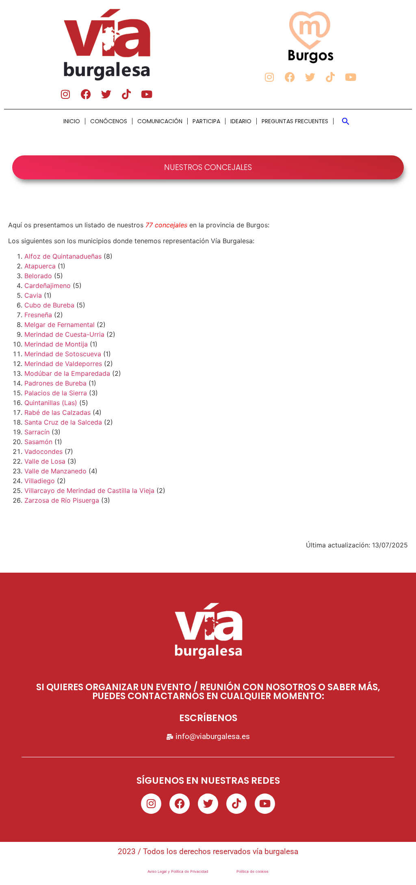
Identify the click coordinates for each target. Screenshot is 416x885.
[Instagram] (65, 94)
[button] (346, 121)
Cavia (33, 295)
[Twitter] (106, 94)
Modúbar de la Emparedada (67, 373)
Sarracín (37, 432)
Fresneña (38, 315)
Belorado (38, 276)
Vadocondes (43, 451)
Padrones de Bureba (55, 383)
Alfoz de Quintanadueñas (63, 256)
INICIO (71, 121)
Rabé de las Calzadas (57, 412)
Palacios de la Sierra (55, 393)
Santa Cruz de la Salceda (63, 422)
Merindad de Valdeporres (63, 364)
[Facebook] (86, 94)
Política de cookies (252, 871)
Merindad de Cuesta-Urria (64, 334)
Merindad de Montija (56, 344)
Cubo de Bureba (49, 305)
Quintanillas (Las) (50, 403)
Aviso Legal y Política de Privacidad (177, 871)
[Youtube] (146, 94)
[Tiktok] (126, 94)
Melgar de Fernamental (59, 324)
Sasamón (38, 442)
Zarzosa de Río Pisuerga (61, 500)
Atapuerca (40, 266)
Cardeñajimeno (47, 285)
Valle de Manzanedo (55, 471)
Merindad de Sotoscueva (62, 354)
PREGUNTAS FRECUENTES (295, 121)
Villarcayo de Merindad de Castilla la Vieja (89, 490)
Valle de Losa (44, 461)
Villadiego (39, 481)
